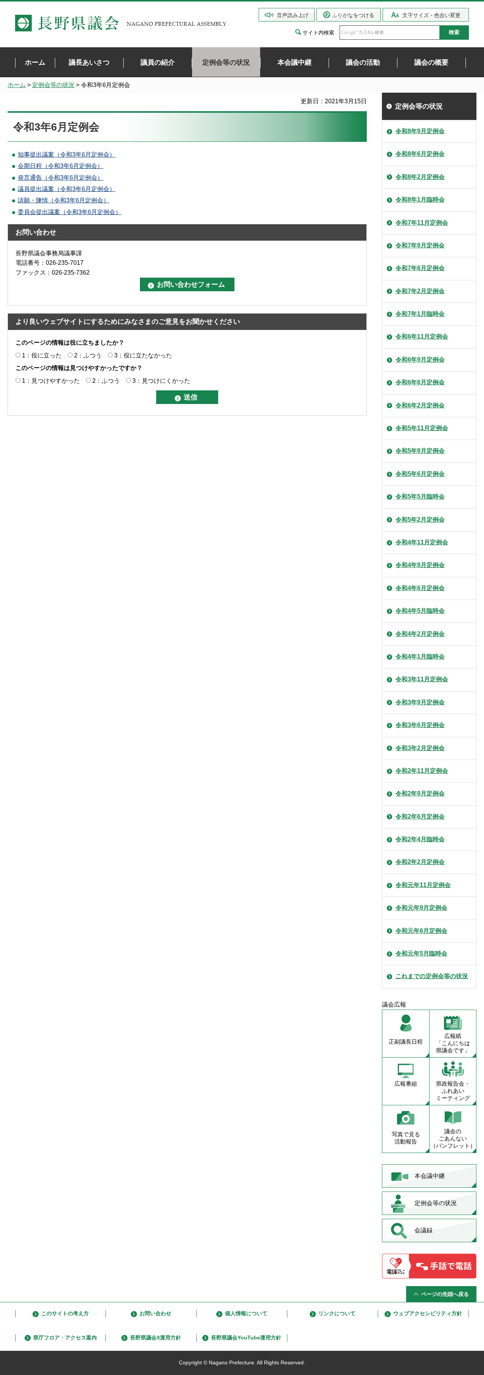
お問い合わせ (155, 1313)
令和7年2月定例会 (420, 291)
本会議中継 (429, 1176)
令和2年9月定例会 (420, 793)
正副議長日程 (406, 1041)
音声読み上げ (293, 15)
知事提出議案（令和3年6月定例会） (66, 154)
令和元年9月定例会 (421, 907)
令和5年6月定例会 (420, 474)
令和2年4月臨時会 (420, 839)
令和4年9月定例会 (420, 565)
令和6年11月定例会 (422, 336)
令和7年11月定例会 (422, 222)
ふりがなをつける (353, 15)
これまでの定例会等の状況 (432, 976)
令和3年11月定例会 (422, 679)
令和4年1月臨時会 (420, 656)
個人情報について (246, 1313)
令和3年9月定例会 (420, 702)
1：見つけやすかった (51, 381)
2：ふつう (88, 355)
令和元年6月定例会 (421, 931)
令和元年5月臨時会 (421, 953)
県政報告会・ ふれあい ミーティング (453, 1090)
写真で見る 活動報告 (406, 1138)
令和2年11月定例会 (422, 771)
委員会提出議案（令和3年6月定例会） (69, 212)
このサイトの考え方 (65, 1313)
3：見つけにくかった (161, 381)
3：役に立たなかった (143, 355)
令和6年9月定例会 (420, 359)
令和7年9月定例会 (420, 245)
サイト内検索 (318, 33)
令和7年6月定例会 (420, 268)
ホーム (17, 85)
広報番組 (405, 1083)
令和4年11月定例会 (422, 542)
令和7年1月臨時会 (420, 314)
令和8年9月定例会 (420, 131)
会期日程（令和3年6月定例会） (60, 166)
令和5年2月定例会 (420, 519)
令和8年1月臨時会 (420, 199)
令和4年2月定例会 (420, 634)
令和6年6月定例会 (420, 382)
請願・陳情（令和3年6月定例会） (63, 200)
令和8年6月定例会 (420, 154)
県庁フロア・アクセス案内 (65, 1338)
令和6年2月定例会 (420, 405)
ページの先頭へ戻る (445, 1294)
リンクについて (336, 1313)
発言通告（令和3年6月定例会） (60, 177)
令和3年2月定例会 (420, 748)
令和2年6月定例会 (420, 816)
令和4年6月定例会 (420, 588)
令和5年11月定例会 (422, 428)
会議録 (423, 1230)
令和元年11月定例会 (423, 885)
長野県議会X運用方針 (155, 1338)
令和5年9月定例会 (420, 450)
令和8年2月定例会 (420, 177)
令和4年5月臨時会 (420, 610)
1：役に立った (42, 355)
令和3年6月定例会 (420, 725)
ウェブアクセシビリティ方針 (427, 1313)
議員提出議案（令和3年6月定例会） (66, 189)
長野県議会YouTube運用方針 (246, 1338)
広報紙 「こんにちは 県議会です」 (453, 1043)
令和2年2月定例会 (420, 862)
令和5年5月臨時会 (420, 496)
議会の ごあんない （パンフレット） (453, 1138)
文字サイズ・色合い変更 (431, 15)
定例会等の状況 (53, 85)
